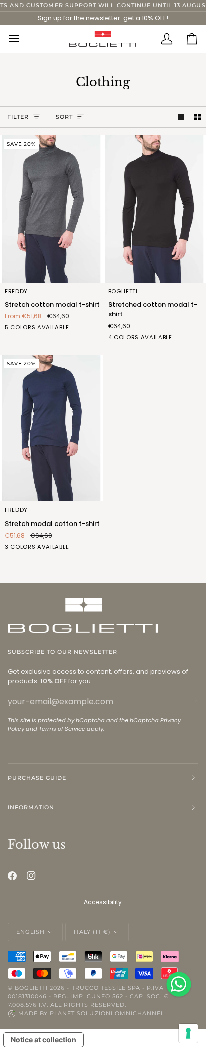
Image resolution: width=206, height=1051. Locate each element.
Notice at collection (43, 1039)
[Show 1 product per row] (181, 117)
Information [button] (31, 807)
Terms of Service (62, 729)
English (30, 931)
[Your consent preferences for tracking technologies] (188, 1033)
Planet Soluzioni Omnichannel (107, 1013)
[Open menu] (20, 39)
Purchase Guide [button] (37, 777)
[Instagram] (31, 875)
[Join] (190, 700)
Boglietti (31, 987)
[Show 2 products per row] (198, 117)
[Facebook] (12, 875)
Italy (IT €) (92, 931)
